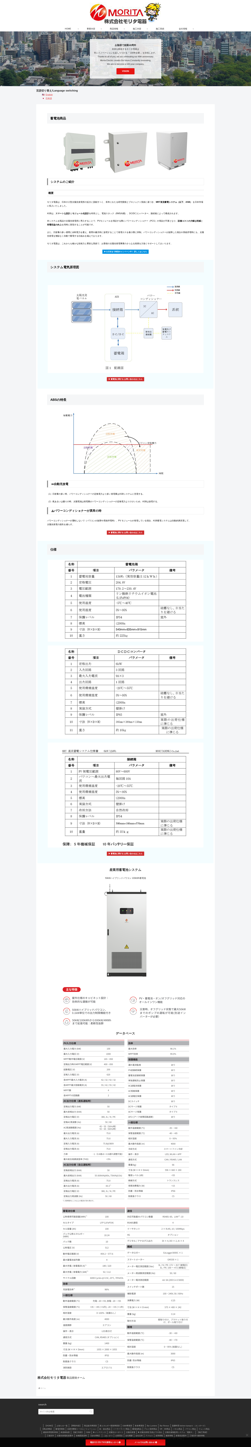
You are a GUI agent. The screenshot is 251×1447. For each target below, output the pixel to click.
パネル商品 (177, 1429)
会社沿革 (139, 1436)
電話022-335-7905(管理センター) (104, 1442)
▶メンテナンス (99, 1432)
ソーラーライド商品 (121, 1429)
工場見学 (50, 1436)
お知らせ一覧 (62, 1426)
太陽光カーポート (116, 1432)
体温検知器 (65, 1432)
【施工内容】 (77, 1432)
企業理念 (119, 1436)
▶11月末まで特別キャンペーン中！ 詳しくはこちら (125, 252)
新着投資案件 (181, 1436)
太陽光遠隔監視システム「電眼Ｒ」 (179, 1432)
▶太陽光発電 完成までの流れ (150, 1432)
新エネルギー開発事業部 (110, 1426)
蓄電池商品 (136, 1429)
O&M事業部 (127, 1426)
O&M (88, 1432)
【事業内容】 (75, 1426)
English (49, 95)
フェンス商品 (204, 1429)
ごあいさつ (108, 1436)
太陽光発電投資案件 (65, 1436)
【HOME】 (49, 1426)
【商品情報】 (47, 1429)
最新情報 (169, 1436)
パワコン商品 (190, 1429)
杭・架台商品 (104, 1429)
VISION (125, 71)
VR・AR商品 (165, 1429)
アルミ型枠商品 (150, 1429)
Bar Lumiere (152, 1426)
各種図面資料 (81, 1436)
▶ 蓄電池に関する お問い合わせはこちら (125, 379)
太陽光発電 (130, 1432)
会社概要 (129, 1436)
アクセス (149, 1436)
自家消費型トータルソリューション (82, 1429)
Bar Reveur (164, 1426)
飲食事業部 (139, 1426)
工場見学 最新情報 (197, 1436)
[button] (91, 1411)
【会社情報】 (95, 1436)
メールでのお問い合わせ (145, 1442)
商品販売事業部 (90, 1426)
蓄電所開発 (60, 1429)
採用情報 (159, 1436)
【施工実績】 (202, 1432)
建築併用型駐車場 (50, 1432)
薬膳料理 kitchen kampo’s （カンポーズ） (189, 1426)
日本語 (49, 98)
